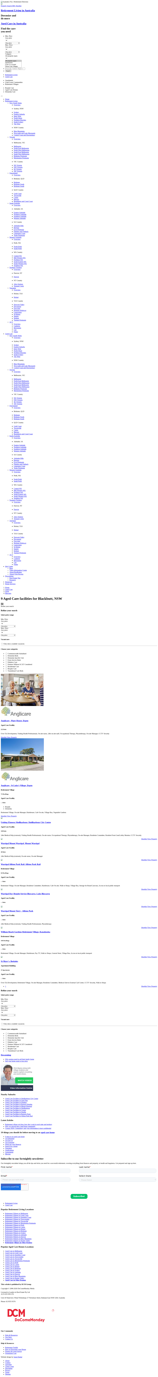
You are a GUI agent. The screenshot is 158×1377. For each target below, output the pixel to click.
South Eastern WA (20, 262)
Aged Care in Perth (11, 1263)
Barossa (16, 228)
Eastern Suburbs (19, 114)
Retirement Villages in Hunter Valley (17, 1241)
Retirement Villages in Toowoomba (17, 1219)
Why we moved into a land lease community (20, 1126)
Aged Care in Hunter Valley (14, 1278)
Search (8, 71)
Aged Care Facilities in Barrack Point (18, 1114)
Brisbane (17, 182)
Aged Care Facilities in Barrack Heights (18, 1104)
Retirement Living (11, 75)
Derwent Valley (19, 305)
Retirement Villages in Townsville (16, 1221)
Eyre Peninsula (19, 230)
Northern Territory (15, 267)
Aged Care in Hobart (12, 1266)
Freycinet (17, 308)
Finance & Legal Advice (13, 1351)
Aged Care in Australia (13, 23)
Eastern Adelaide (19, 212)
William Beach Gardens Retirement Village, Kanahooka (25, 932)
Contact (7, 1363)
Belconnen (17, 328)
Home (7, 99)
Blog (11, 568)
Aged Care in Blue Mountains (15, 1276)
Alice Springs (18, 284)
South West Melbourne (21, 154)
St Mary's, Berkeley (9, 961)
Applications (9, 1150)
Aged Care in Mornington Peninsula (17, 1261)
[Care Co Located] (13, 65)
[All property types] (13, 61)
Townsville (17, 195)
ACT (11, 322)
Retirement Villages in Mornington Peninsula (20, 1223)
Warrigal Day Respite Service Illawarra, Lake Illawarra (25, 894)
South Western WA (20, 264)
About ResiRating (15, 572)
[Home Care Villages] (13, 66)
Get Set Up (9, 1140)
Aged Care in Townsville (13, 1259)
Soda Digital (18, 1357)
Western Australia (15, 237)
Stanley (16, 316)
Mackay (16, 199)
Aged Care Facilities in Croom (15, 1110)
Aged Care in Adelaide (13, 1272)
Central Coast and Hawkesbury (24, 135)
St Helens (17, 314)
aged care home (48, 1132)
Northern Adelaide (20, 214)
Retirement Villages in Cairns (15, 1227)
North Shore (18, 118)
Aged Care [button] (9, 334)
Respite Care (12, 669)
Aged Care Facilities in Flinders (16, 1102)
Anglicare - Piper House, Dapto (14, 721)
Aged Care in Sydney (12, 1270)
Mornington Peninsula (21, 158)
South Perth (18, 248)
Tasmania (12, 288)
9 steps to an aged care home (15, 1137)
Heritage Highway (20, 310)
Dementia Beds (13, 656)
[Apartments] (13, 63)
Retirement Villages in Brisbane (16, 1231)
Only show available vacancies (13, 644)
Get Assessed (9, 1142)
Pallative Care (12, 662)
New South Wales (15, 103)
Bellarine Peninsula (20, 156)
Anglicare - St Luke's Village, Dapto (16, 785)
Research (12, 580)
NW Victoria (18, 167)
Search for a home (11, 1146)
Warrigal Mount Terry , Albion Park (17, 911)
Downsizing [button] (9, 576)
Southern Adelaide (20, 216)
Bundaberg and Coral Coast (23, 201)
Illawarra (8, 593)
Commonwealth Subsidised (17, 654)
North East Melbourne (21, 148)
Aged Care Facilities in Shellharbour (17, 1108)
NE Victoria (18, 165)
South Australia (14, 203)
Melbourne (17, 146)
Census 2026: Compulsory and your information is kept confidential (28, 1128)
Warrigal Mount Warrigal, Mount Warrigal (20, 843)
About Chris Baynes (16, 574)
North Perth (18, 247)
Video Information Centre (18, 570)
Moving (8, 1154)
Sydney (16, 112)
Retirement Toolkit (11, 1347)
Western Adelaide (20, 218)
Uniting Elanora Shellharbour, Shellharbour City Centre (26, 822)
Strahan (16, 318)
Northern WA (18, 260)
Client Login (9, 1366)
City (15, 330)
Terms (7, 1372)
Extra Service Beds (14, 660)
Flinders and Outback (21, 231)
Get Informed (9, 1138)
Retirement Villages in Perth (14, 1225)
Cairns (16, 197)
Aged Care (9, 77)
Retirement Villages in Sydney (15, 1233)
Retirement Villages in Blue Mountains (18, 1239)
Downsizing (6, 1055)
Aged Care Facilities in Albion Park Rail (19, 1116)
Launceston (18, 312)
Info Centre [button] (9, 566)
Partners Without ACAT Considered (20, 664)
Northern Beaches (20, 120)
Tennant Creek (19, 286)
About (7, 1361)
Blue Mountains (19, 131)
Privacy (7, 1370)
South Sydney (18, 122)
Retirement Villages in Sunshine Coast (18, 1217)
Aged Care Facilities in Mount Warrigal (18, 1106)
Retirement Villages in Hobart (15, 1229)
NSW (7, 591)
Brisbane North (19, 184)
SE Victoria (18, 169)
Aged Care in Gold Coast (13, 1253)
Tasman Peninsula (20, 320)
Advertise (8, 1364)
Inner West (17, 116)
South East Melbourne (21, 152)
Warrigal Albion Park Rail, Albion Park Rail (21, 864)
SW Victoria (18, 171)
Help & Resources (11, 1335)
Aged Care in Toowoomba (14, 1257)
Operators (8, 1148)
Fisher (16, 332)
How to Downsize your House (15, 1349)
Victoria (12, 137)
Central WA (18, 256)
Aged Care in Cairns (12, 1265)
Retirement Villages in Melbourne (16, 1213)
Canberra (17, 326)
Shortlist (4, 737)
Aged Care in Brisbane (13, 1268)
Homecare (8, 582)
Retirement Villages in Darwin (15, 1237)
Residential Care (13, 666)
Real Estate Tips (14, 578)
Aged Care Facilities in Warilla (15, 1112)
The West (17, 124)
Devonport (17, 306)
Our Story (8, 1337)
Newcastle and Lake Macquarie (24, 133)
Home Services (10, 584)
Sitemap (8, 1374)
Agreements (9, 1152)
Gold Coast (17, 193)
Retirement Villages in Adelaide (16, 1235)
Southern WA (18, 266)
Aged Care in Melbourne (13, 1251)
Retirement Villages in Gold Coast (16, 1215)
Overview (17, 105)
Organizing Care (10, 1353)
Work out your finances (13, 1144)
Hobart (16, 297)
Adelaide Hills (19, 226)
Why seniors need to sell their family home (19, 1059)
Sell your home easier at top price (16, 1061)
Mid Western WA (20, 258)
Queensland (13, 173)
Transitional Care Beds (15, 671)
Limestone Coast (19, 233)
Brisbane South (19, 186)
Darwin (16, 277)
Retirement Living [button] (11, 101)
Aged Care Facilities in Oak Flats (16, 1100)
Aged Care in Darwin (12, 1274)
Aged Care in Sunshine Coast (15, 1255)
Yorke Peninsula (19, 235)
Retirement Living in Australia (18, 10)
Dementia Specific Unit (16, 658)
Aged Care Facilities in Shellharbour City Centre (21, 1098)
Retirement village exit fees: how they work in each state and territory (28, 1124)
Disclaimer (8, 1368)
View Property (12, 737)
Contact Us (9, 1339)
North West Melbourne (21, 150)
